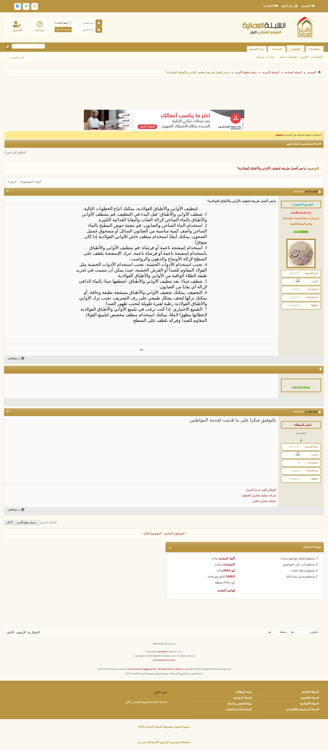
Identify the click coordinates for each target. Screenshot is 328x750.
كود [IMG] (229, 570)
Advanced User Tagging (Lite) (142, 669)
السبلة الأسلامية (309, 703)
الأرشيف (21, 632)
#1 (7, 191)
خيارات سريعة (265, 57)
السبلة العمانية (293, 72)
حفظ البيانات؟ (62, 23)
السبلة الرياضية (242, 697)
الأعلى (9, 522)
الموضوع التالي (152, 533)
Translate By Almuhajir (164, 660)
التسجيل (17, 30)
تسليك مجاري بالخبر (264, 501)
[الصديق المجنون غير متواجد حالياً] (301, 252)
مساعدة (39, 30)
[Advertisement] (164, 91)
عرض (13, 181)
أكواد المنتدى (227, 558)
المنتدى (296, 49)
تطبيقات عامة (288, 57)
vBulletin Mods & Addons (170, 669)
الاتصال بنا (34, 632)
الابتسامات (228, 564)
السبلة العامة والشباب (238, 709)
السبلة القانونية (310, 697)
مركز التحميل (256, 49)
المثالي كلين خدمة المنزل (261, 490)
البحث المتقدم (17, 57)
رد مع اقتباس (14, 358)
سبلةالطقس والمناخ (239, 703)
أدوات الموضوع (31, 181)
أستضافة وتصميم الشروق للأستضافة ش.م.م (164, 742)
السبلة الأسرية (270, 72)
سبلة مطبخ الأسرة (246, 72)
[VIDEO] (230, 576)
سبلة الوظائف (243, 692)
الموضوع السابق (174, 533)
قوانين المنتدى (226, 590)
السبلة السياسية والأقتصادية (302, 709)
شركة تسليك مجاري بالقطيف (258, 495)
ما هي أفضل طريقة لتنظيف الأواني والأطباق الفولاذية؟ (271, 168)
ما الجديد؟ (314, 49)
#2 (7, 411)
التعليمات (316, 57)
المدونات (277, 49)
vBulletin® (163, 652)
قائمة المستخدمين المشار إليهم (303, 144)
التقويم (304, 57)
